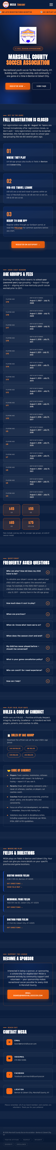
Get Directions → (15, 883)
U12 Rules (29, 755)
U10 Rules (14, 755)
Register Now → (18, 86)
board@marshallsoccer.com (25, 1044)
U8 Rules (31, 748)
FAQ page (18, 227)
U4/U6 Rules (15, 748)
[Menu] (51, 4)
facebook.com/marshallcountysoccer (29, 1076)
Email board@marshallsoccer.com (28, 994)
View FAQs (41, 86)
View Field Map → (14, 887)
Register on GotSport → (28, 244)
